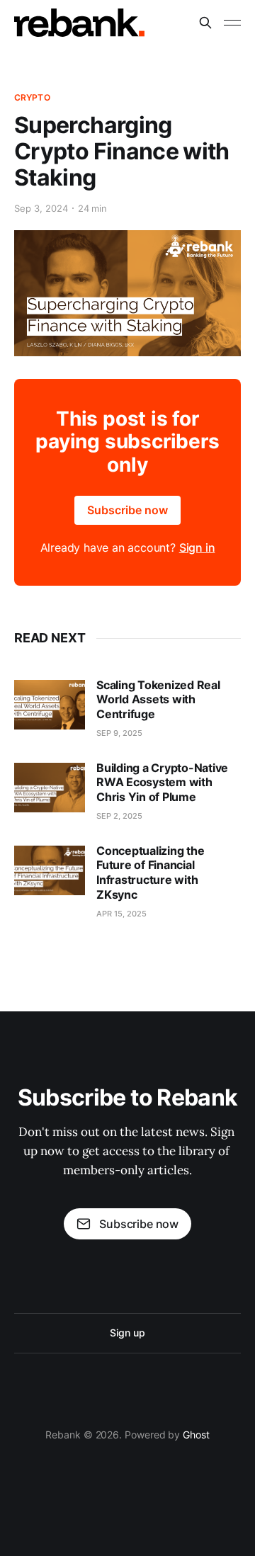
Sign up (127, 1333)
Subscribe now (127, 510)
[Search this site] (205, 22)
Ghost (196, 1435)
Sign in (197, 547)
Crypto (32, 97)
